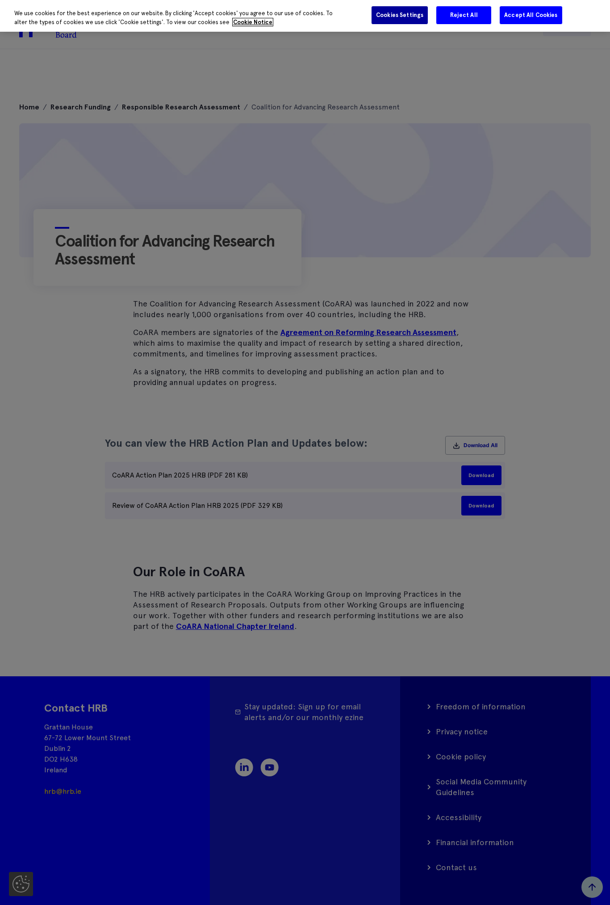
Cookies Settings (399, 15)
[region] (305, 16)
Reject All (464, 15)
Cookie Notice (252, 22)
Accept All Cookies (530, 15)
